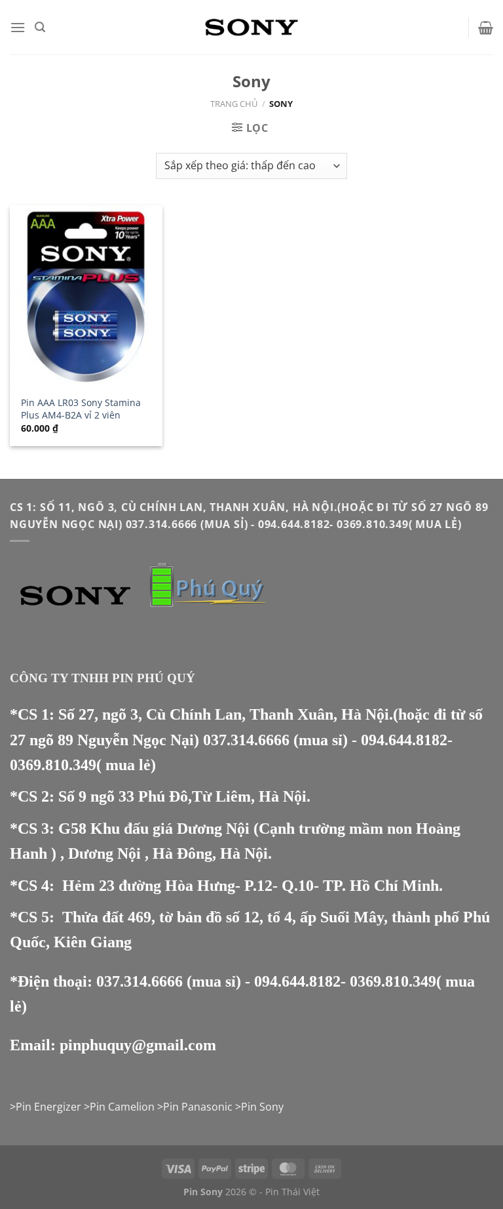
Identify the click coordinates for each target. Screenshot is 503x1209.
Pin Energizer (48, 1106)
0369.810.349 (53, 764)
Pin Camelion (122, 1106)
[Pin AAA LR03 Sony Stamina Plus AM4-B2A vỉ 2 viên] (86, 296)
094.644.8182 (404, 739)
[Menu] (18, 27)
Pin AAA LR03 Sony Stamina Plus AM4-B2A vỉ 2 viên (81, 409)
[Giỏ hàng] (485, 27)
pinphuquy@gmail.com (138, 1045)
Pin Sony (262, 1106)
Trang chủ (233, 104)
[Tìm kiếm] (40, 27)
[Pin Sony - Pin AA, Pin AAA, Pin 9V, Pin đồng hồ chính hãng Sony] (251, 27)
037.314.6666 (246, 739)
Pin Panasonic (198, 1106)
